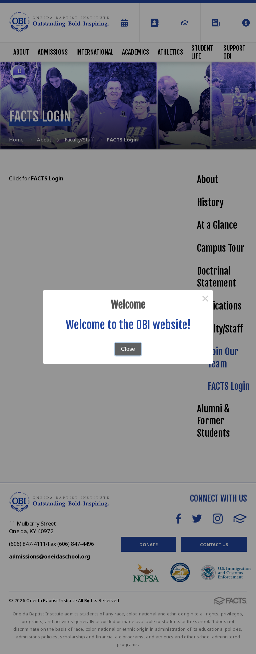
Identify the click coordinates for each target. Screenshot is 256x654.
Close (128, 349)
